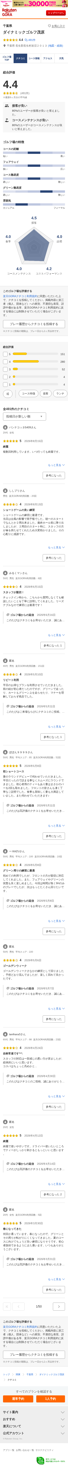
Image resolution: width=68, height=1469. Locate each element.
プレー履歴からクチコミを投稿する (34, 324)
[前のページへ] (18, 1307)
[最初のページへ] (7, 1307)
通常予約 (18, 1398)
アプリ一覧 (8, 1450)
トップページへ (56, 13)
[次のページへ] (59, 1307)
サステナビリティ (45, 1450)
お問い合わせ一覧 (25, 1450)
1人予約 (50, 1398)
